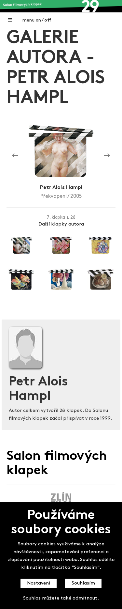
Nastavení (38, 583)
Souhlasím (83, 583)
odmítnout (85, 598)
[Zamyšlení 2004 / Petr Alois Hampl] (15, 155)
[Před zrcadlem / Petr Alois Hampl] (107, 155)
